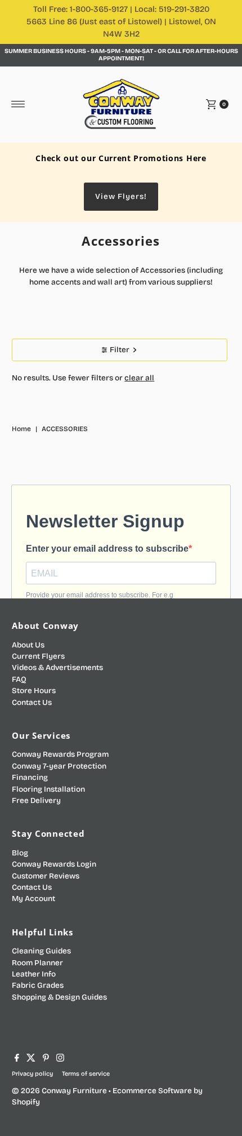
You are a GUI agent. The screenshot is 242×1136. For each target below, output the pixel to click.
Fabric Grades (38, 985)
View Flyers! (121, 196)
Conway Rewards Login (54, 864)
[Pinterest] (46, 1059)
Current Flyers (38, 656)
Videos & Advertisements (57, 667)
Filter (119, 349)
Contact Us (32, 702)
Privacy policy (32, 1073)
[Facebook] (17, 1059)
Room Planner (37, 963)
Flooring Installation (48, 789)
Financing (30, 777)
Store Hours (34, 690)
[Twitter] (30, 1059)
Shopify (26, 1102)
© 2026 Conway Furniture (59, 1090)
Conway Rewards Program (60, 754)
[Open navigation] (18, 104)
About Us (28, 645)
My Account (33, 898)
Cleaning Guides (41, 951)
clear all (139, 378)
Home (21, 429)
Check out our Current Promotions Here (120, 158)
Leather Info (34, 974)
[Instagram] (60, 1059)
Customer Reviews (45, 876)
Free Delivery (36, 800)
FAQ (19, 679)
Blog (20, 853)
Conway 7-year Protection (59, 766)
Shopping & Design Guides (59, 997)
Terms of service (86, 1073)
